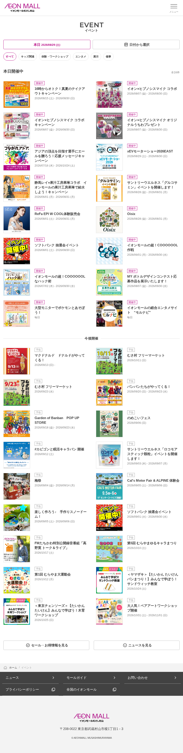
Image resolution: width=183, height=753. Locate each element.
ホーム (13, 667)
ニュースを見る (140, 645)
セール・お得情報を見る (49, 645)
